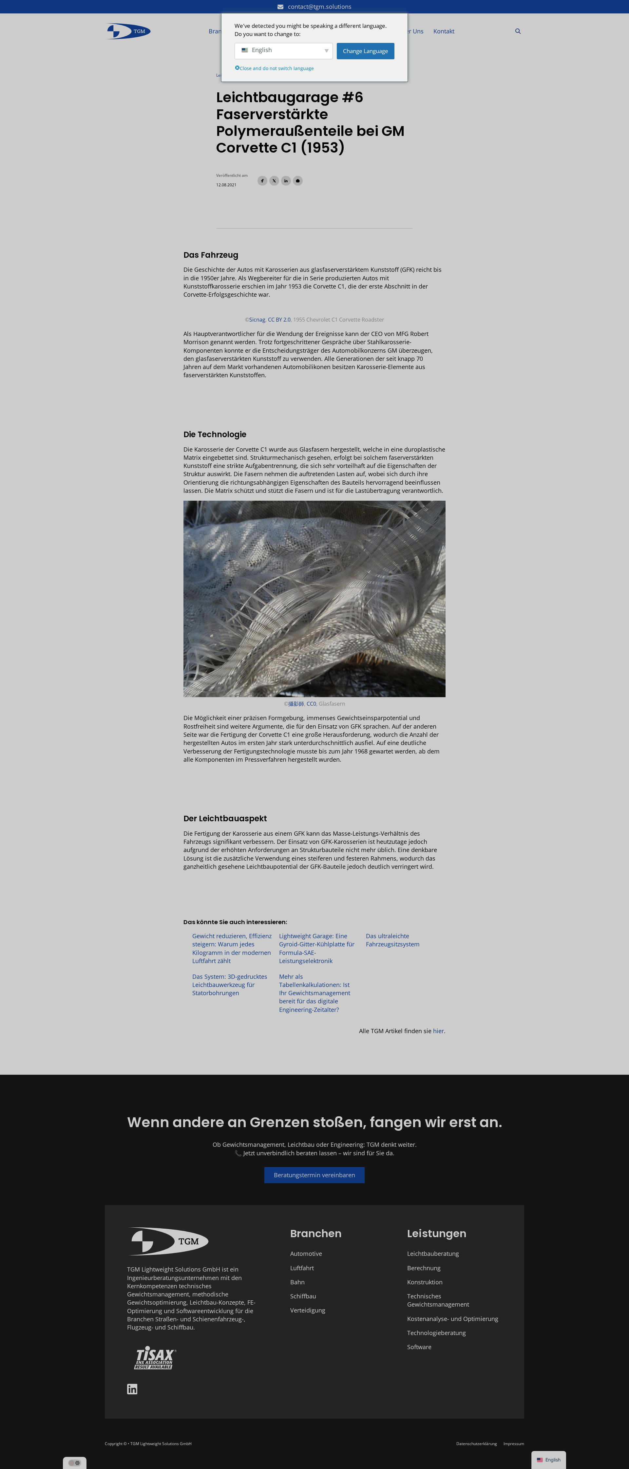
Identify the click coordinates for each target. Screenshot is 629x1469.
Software (419, 1347)
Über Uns (411, 31)
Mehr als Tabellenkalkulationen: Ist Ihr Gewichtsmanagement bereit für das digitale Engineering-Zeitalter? (314, 993)
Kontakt (443, 31)
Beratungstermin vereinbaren (314, 1175)
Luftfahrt (302, 1268)
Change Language (365, 51)
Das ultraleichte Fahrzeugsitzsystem (393, 940)
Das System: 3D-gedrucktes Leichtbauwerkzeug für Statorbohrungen (229, 985)
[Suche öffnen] (518, 31)
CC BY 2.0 (279, 319)
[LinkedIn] (286, 181)
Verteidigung (307, 1310)
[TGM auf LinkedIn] (132, 1390)
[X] (274, 181)
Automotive (306, 1253)
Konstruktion (425, 1282)
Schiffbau (303, 1296)
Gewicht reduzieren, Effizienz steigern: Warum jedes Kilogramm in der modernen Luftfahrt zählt (232, 948)
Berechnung (424, 1268)
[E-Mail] (298, 181)
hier (438, 1031)
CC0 (311, 703)
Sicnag (257, 319)
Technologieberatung (436, 1333)
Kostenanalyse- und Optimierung (452, 1319)
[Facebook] (262, 181)
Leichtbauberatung (433, 1253)
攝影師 (296, 703)
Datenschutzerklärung (476, 1443)
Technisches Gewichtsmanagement (438, 1300)
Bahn (297, 1282)
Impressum (514, 1443)
